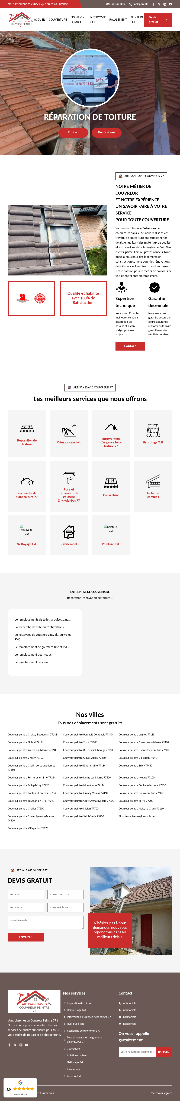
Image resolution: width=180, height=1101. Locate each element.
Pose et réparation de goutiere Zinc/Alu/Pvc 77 (69, 495)
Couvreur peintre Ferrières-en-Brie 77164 (31, 777)
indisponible (118, 4)
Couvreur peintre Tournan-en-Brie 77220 (31, 801)
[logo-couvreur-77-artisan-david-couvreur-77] (21, 19)
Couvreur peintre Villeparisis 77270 (28, 828)
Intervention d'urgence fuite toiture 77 (111, 442)
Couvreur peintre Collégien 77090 (138, 758)
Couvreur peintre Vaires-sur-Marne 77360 (32, 750)
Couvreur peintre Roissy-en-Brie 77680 (141, 793)
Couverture (58, 20)
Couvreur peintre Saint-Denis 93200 (83, 816)
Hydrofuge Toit (153, 442)
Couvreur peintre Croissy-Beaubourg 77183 (32, 734)
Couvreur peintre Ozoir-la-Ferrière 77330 (142, 785)
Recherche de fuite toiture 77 (27, 495)
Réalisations (106, 132)
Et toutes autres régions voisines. (137, 816)
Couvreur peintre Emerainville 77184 (84, 765)
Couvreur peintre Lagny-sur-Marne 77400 (87, 777)
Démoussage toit (69, 442)
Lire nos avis (20, 1094)
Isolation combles (153, 495)
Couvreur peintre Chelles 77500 (26, 808)
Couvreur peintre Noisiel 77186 (25, 742)
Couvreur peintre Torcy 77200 (80, 742)
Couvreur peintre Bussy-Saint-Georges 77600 (88, 750)
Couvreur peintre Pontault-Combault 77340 (87, 734)
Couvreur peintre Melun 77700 (80, 808)
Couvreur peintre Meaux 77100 (137, 777)
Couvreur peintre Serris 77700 (136, 801)
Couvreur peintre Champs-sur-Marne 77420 (144, 742)
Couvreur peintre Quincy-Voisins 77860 (85, 793)
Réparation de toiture (27, 442)
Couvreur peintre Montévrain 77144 (83, 785)
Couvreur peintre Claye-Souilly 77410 (84, 758)
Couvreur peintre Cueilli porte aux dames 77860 (31, 767)
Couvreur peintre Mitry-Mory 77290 (28, 785)
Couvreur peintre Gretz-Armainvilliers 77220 (88, 801)
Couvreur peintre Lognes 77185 (137, 734)
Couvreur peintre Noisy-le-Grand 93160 (141, 808)
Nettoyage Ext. (27, 544)
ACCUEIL (39, 20)
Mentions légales (161, 1093)
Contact (73, 132)
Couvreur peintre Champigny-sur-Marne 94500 (31, 818)
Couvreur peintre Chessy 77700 (25, 758)
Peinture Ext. (111, 544)
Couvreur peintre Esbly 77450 (135, 765)
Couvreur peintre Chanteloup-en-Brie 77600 (144, 750)
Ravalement (118, 20)
